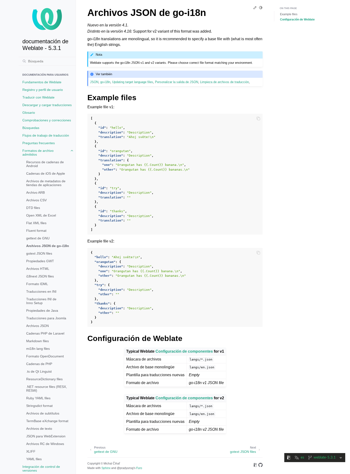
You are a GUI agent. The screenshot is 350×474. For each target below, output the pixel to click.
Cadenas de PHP (39, 364)
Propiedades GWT (40, 261)
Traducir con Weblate (38, 97)
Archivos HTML (37, 269)
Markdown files (37, 341)
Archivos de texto (39, 428)
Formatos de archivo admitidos (38, 152)
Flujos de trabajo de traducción (45, 135)
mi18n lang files (38, 349)
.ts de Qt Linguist (39, 371)
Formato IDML (37, 284)
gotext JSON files (39, 253)
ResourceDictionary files (44, 379)
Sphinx (105, 468)
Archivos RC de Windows (45, 444)
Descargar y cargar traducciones (47, 105)
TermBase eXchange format (47, 421)
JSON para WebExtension (45, 436)
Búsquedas (30, 128)
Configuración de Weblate (297, 19)
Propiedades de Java (42, 310)
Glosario (28, 112)
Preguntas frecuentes (38, 143)
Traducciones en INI (41, 291)
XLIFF (30, 451)
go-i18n (105, 82)
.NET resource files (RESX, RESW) (46, 388)
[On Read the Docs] (255, 466)
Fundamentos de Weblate (41, 82)
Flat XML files (36, 223)
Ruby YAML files (38, 398)
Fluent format (36, 230)
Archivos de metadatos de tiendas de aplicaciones (45, 183)
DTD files (33, 208)
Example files (288, 14)
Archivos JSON (37, 326)
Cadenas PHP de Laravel (45, 333)
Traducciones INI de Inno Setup (41, 301)
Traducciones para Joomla (46, 318)
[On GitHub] (260, 466)
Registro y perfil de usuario (42, 90)
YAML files (34, 459)
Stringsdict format (39, 406)
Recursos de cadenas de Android (45, 164)
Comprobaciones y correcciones (46, 120)
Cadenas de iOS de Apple (45, 173)
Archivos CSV (36, 200)
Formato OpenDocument (45, 356)
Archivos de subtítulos (42, 413)
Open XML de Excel (41, 215)
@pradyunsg (125, 468)
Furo (139, 468)
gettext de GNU (38, 238)
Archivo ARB (35, 192)
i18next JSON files (40, 276)
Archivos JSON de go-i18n (47, 246)
